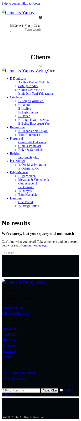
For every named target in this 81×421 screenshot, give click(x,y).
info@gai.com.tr (12, 308)
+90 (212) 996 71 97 (15, 313)
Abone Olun (50, 390)
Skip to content (11, 3)
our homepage (36, 245)
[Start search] (3, 253)
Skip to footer (31, 3)
